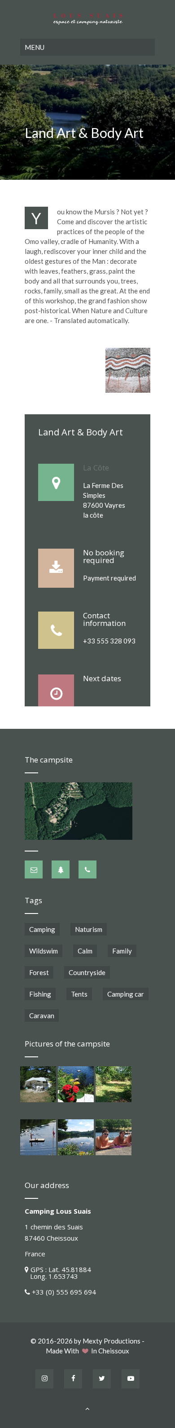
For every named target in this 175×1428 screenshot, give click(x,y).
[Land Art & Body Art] (127, 370)
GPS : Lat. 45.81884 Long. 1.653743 (58, 1273)
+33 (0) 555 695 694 (64, 1291)
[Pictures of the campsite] (38, 1084)
